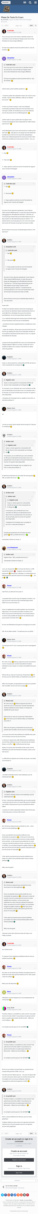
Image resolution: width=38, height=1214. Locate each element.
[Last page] (36, 25)
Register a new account (19, 1160)
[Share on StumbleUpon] (21, 1195)
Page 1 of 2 (19, 25)
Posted (14, 32)
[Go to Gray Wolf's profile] (4, 1009)
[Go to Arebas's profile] (4, 435)
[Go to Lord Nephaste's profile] (4, 548)
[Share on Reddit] (18, 1195)
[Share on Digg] (11, 1195)
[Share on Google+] (8, 1195)
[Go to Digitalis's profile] (4, 358)
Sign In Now (19, 1172)
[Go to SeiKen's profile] (4, 241)
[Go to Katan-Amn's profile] (4, 409)
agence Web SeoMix (19, 1204)
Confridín (5, 19)
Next (31, 25)
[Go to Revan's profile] (4, 586)
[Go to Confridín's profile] (4, 31)
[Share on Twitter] (2, 1195)
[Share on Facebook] (5, 1195)
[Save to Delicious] (15, 1195)
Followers (17, 1180)
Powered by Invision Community (19, 1211)
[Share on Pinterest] (27, 1195)
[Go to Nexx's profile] (4, 992)
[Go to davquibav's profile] (4, 59)
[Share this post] (34, 32)
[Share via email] (24, 1195)
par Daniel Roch (13, 1202)
